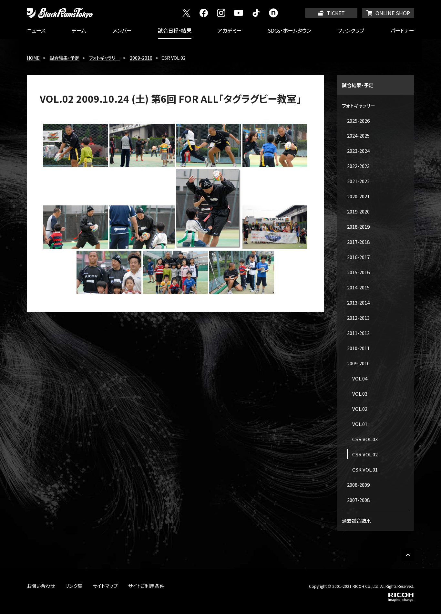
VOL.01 (359, 424)
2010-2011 (358, 348)
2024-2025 (358, 135)
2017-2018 (358, 241)
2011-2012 (358, 332)
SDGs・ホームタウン (289, 30)
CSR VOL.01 (365, 469)
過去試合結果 (356, 520)
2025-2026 (358, 120)
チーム (79, 30)
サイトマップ (105, 585)
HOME (33, 58)
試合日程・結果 (174, 30)
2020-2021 (358, 196)
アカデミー (229, 30)
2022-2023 (358, 165)
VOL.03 (359, 393)
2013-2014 (358, 302)
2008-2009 (358, 484)
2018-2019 (358, 226)
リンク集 (73, 585)
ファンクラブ (351, 30)
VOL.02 (359, 408)
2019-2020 (358, 211)
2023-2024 (358, 150)
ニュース (36, 30)
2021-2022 (358, 181)
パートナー (402, 30)
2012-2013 (358, 317)
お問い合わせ (41, 585)
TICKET (336, 13)
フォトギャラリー (104, 58)
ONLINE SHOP (392, 13)
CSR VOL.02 (365, 454)
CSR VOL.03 (365, 439)
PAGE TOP (407, 554)
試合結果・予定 (64, 58)
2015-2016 (358, 272)
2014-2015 (358, 287)
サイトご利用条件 (146, 585)
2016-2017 (358, 257)
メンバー (122, 30)
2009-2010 (141, 58)
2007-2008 (358, 499)
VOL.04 (359, 378)
